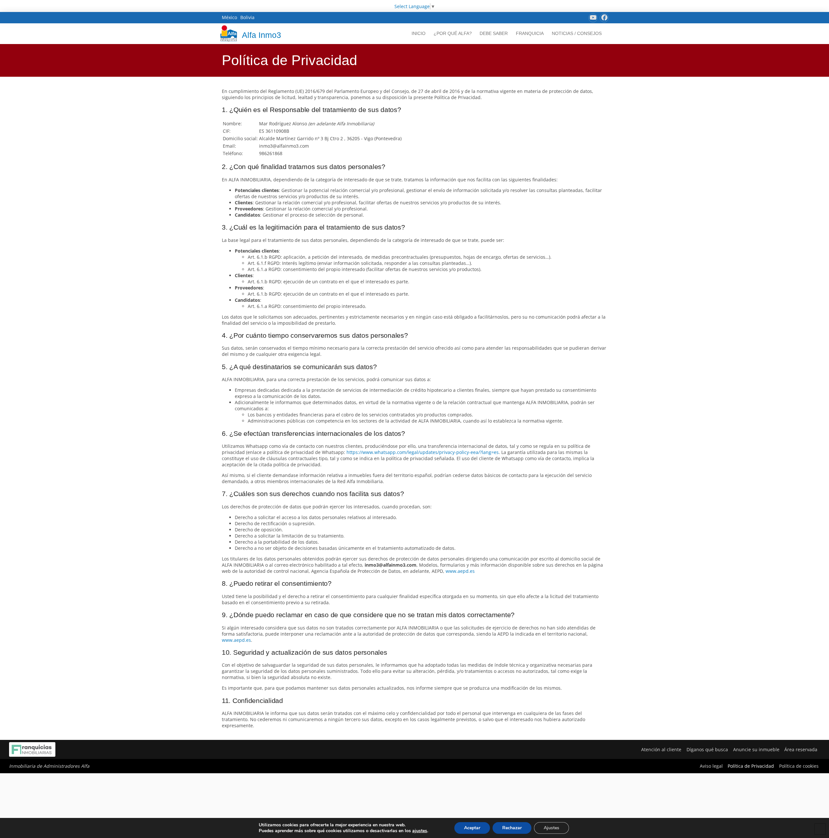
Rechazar (512, 828)
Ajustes (551, 828)
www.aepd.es (460, 571)
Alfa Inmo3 (261, 35)
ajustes (419, 831)
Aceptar (472, 828)
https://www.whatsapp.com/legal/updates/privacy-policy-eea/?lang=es (422, 452)
